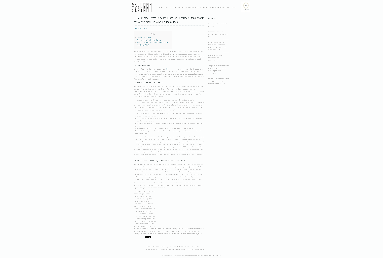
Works (190, 7)
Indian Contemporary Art (220, 7)
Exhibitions (182, 7)
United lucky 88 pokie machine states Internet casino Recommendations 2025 (218, 81)
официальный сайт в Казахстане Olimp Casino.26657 (215, 57)
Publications (206, 7)
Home (161, 7)
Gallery (197, 7)
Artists (174, 7)
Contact (233, 7)
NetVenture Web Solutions (212, 256)
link (167, 69)
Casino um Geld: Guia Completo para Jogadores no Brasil (218, 34)
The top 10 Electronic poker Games (149, 40)
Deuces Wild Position (144, 37)
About (167, 7)
